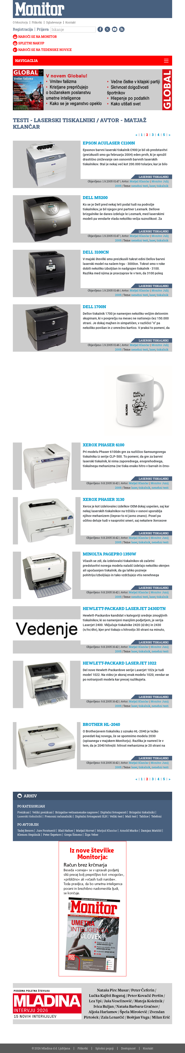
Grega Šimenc (73, 834)
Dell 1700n (94, 306)
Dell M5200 (95, 197)
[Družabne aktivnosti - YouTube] (113, 29)
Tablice (143, 816)
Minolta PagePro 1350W (109, 554)
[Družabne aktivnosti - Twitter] (106, 29)
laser (152, 186)
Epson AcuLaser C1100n (109, 143)
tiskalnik (163, 186)
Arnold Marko (129, 830)
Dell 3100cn (96, 252)
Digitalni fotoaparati (113, 812)
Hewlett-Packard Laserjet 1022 (119, 663)
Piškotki (37, 22)
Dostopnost (128, 1048)
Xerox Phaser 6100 (103, 444)
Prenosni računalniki (58, 816)
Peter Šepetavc (52, 834)
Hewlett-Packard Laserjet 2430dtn (124, 608)
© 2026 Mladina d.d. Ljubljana (51, 1048)
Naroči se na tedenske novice (45, 50)
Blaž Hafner (65, 830)
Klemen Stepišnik (28, 834)
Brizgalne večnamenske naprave (76, 812)
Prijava (43, 29)
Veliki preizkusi (42, 812)
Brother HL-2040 (101, 724)
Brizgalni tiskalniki (142, 812)
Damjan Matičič (151, 830)
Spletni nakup (31, 43)
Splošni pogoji (104, 1048)
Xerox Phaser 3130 (103, 499)
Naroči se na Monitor (37, 36)
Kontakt (70, 22)
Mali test (130, 816)
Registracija (23, 29)
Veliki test (116, 816)
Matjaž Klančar (140, 181)
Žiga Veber (91, 834)
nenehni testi (139, 186)
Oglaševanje (54, 22)
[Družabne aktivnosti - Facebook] (99, 29)
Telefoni (156, 816)
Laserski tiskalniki (154, 177)
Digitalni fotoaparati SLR (91, 816)
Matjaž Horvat (85, 830)
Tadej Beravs (25, 830)
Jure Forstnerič (46, 830)
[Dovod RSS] (121, 29)
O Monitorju (20, 22)
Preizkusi (23, 812)
